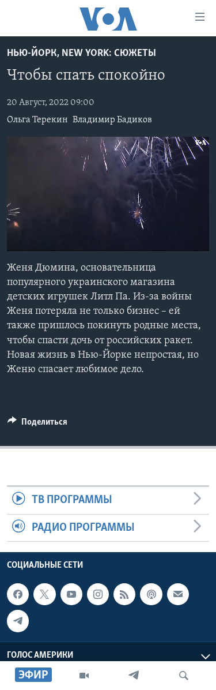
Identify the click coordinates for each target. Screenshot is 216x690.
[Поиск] (183, 675)
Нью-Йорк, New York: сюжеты (81, 53)
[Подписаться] (178, 594)
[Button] (37, 425)
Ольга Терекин (37, 120)
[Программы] (84, 675)
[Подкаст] (151, 594)
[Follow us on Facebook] (18, 594)
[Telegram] (133, 675)
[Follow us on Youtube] (71, 594)
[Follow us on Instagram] (98, 594)
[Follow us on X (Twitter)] (44, 594)
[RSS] (124, 594)
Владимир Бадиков (112, 120)
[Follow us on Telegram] (18, 621)
